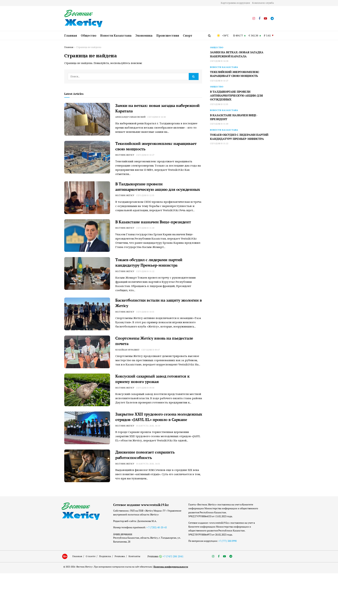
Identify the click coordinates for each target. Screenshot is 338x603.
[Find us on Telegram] (272, 19)
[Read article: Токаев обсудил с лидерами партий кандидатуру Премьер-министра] (87, 273)
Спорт (187, 35)
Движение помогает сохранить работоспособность (144, 454)
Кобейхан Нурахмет (127, 349)
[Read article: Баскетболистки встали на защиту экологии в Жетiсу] (87, 314)
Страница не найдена (88, 47)
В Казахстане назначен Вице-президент (153, 221)
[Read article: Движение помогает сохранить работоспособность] (87, 465)
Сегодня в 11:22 (145, 271)
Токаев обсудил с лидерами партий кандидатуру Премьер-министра (148, 262)
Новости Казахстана (116, 35)
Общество (88, 35)
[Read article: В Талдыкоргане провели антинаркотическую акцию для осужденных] (87, 197)
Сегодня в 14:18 (156, 117)
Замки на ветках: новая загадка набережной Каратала (236, 54)
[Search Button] (209, 35)
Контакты (134, 556)
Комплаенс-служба (263, 2)
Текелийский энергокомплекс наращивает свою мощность (234, 74)
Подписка (105, 556)
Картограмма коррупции (235, 2)
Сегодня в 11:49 (145, 227)
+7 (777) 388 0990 (227, 541)
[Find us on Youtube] (265, 19)
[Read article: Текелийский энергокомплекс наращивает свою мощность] (87, 157)
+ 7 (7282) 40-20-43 (156, 527)
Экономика (143, 35)
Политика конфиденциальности (171, 566)
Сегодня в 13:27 (145, 155)
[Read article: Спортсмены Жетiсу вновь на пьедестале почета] (87, 352)
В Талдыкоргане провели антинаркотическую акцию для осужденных (157, 186)
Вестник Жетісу (124, 155)
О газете (91, 556)
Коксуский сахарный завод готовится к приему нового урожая (152, 379)
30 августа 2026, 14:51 (148, 463)
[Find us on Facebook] (259, 19)
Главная (70, 35)
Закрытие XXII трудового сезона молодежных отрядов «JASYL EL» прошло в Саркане (158, 416)
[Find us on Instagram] (253, 19)
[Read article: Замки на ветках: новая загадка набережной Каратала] (87, 119)
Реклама (120, 556)
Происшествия (167, 35)
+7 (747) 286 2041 (172, 556)
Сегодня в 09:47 (150, 349)
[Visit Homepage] (83, 18)
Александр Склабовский (130, 117)
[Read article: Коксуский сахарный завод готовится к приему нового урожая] (87, 390)
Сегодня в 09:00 (145, 387)
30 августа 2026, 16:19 (148, 425)
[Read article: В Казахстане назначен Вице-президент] (87, 235)
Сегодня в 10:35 (145, 311)
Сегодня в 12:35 (145, 195)
